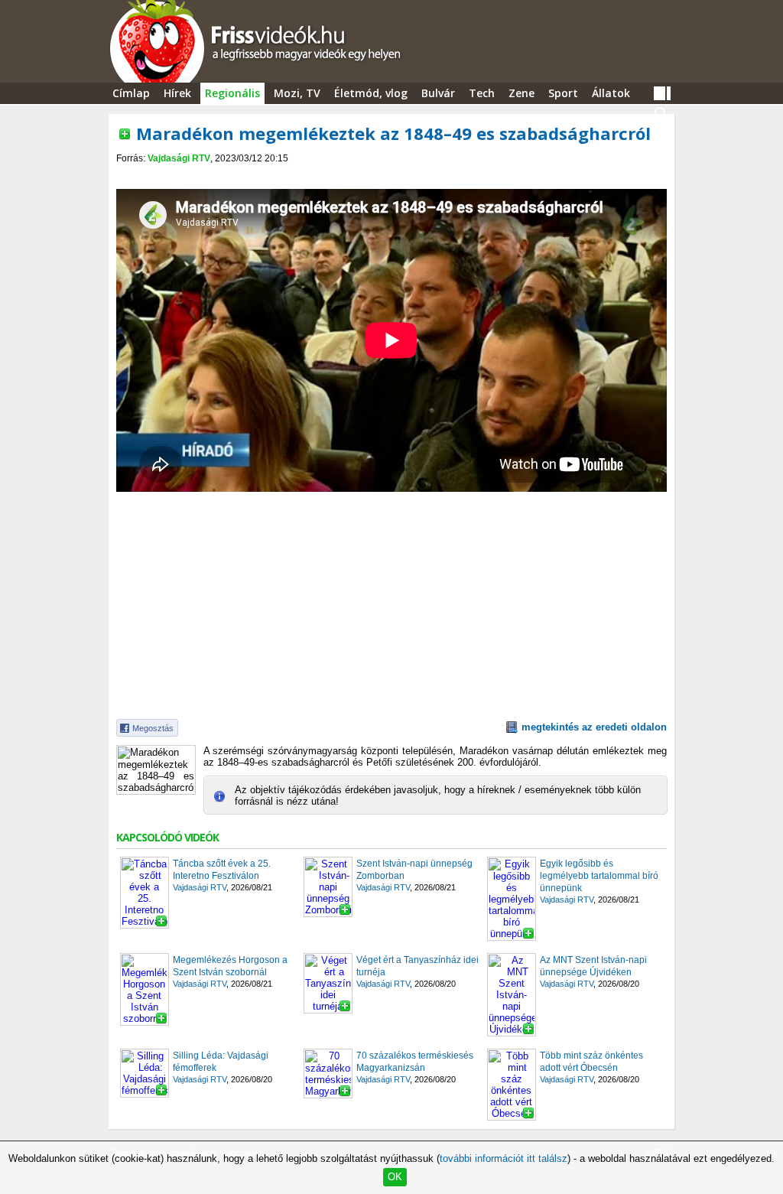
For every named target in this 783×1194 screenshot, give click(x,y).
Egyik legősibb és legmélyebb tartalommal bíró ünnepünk (599, 875)
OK (395, 1177)
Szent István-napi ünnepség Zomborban (414, 869)
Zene (521, 93)
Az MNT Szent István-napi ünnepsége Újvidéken (593, 966)
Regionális (232, 93)
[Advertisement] (391, 177)
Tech (482, 93)
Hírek (177, 93)
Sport (563, 93)
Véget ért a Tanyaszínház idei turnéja (417, 966)
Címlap (131, 93)
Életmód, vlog (371, 93)
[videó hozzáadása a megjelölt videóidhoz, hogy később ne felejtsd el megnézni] (125, 134)
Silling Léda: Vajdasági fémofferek (220, 1061)
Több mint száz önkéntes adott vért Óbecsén (591, 1061)
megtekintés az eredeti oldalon (594, 727)
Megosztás (153, 728)
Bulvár (438, 93)
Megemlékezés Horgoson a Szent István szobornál (230, 966)
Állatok (611, 93)
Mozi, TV (297, 93)
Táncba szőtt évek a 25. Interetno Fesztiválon (222, 869)
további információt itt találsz (503, 1158)
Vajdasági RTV (179, 158)
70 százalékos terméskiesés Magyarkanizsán (414, 1061)
